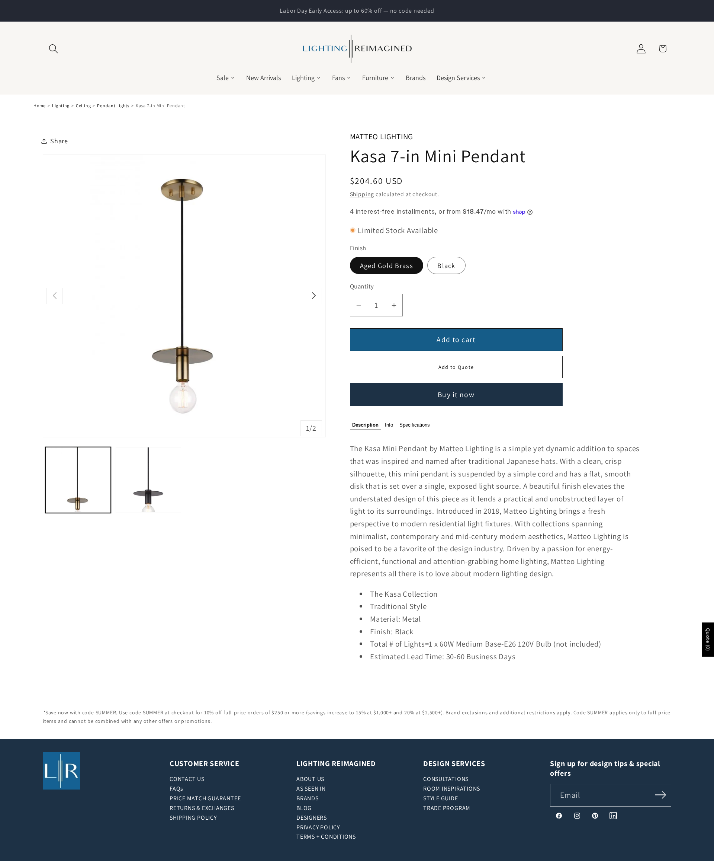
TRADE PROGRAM (446, 808)
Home (39, 105)
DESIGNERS (311, 818)
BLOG (304, 808)
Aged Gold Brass (387, 265)
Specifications (414, 425)
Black (446, 265)
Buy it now (456, 394)
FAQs (176, 789)
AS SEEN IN (311, 789)
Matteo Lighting (382, 136)
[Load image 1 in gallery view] (78, 480)
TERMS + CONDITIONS (326, 837)
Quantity (362, 287)
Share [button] (59, 140)
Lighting (61, 105)
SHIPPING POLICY (193, 818)
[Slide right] (314, 295)
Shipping (362, 194)
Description (365, 425)
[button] (53, 48)
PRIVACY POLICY (318, 827)
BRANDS (307, 798)
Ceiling (83, 105)
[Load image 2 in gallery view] (148, 480)
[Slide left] (54, 295)
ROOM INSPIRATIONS (451, 789)
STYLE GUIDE (440, 798)
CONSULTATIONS (446, 779)
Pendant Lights (113, 105)
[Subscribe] (660, 794)
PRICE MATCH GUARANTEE (205, 798)
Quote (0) (708, 639)
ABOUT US (310, 779)
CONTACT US (187, 779)
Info (389, 425)
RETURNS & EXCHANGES (202, 808)
